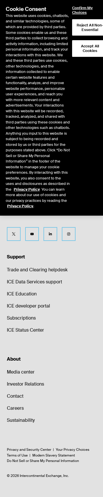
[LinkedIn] (50, 234)
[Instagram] (69, 234)
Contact (15, 396)
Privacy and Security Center (29, 449)
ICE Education (22, 294)
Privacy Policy (27, 189)
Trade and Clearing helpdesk (37, 270)
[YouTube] (32, 234)
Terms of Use (17, 455)
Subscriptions (21, 318)
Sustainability (21, 420)
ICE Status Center (25, 330)
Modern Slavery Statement (53, 455)
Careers (15, 408)
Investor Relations (25, 384)
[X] (14, 234)
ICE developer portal (28, 306)
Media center (21, 372)
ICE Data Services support (34, 282)
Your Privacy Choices (72, 449)
